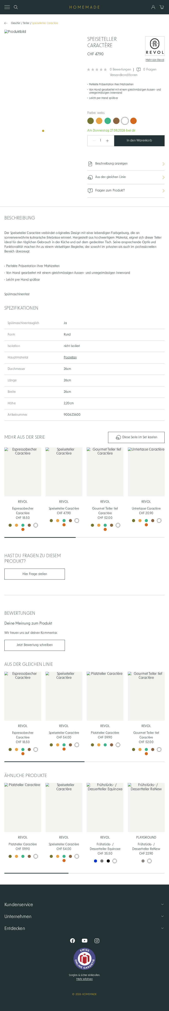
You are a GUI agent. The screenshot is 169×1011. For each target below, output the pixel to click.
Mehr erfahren (84, 979)
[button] (92, 140)
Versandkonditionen (124, 75)
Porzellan (70, 357)
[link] (43, 82)
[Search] (15, 7)
